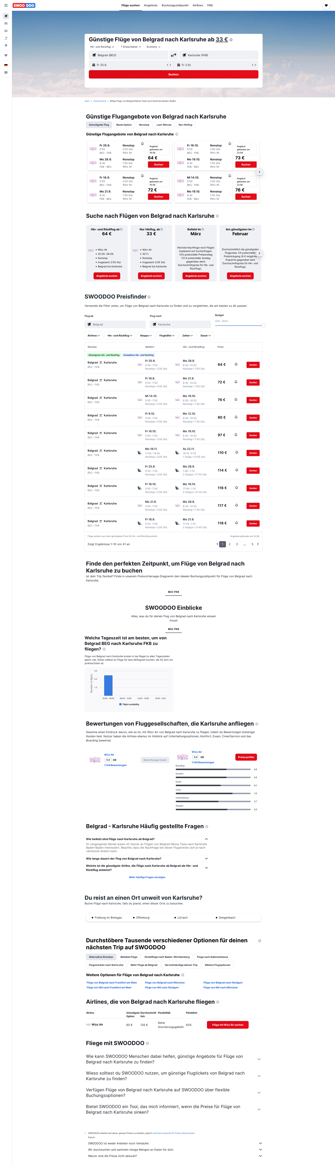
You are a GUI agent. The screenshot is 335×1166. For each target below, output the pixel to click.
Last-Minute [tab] (164, 124)
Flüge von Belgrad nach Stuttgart (223, 982)
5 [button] (252, 544)
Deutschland (100, 101)
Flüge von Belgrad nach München (165, 982)
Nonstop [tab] (144, 124)
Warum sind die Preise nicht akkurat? (112, 1156)
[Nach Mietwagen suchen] (5, 30)
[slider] (264, 325)
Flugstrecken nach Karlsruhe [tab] (106, 964)
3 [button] (237, 544)
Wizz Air (109, 754)
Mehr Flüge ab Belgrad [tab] (144, 964)
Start (87, 101)
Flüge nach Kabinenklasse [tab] (212, 956)
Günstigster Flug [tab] (99, 124)
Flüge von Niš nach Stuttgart (162, 987)
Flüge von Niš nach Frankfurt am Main (109, 987)
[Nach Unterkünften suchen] (5, 23)
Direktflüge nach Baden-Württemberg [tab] (167, 956)
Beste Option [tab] (124, 124)
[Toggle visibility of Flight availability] (129, 704)
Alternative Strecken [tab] (101, 956)
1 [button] (222, 544)
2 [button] (229, 544)
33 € (222, 39)
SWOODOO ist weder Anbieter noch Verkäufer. (118, 1143)
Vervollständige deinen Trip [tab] (181, 964)
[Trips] (5, 55)
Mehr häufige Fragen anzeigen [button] (147, 877)
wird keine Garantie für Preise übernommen (173, 1133)
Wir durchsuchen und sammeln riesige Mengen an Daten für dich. (131, 1149)
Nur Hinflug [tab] (185, 124)
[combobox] (102, 47)
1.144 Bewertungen (115, 765)
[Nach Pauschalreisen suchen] (5, 38)
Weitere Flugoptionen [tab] (217, 964)
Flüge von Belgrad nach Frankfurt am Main (112, 982)
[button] (6, 5)
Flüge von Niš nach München (220, 987)
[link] (107, 275)
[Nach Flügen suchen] (5, 16)
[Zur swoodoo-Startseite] (24, 5)
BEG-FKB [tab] (173, 591)
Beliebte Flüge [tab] (129, 956)
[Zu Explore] (5, 45)
